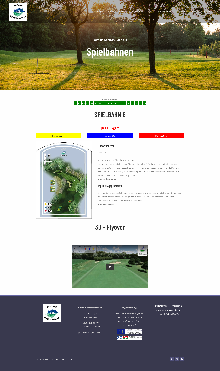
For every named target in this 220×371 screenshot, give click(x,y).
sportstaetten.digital (65, 359)
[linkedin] (182, 359)
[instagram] (177, 359)
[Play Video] (110, 267)
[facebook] (172, 359)
